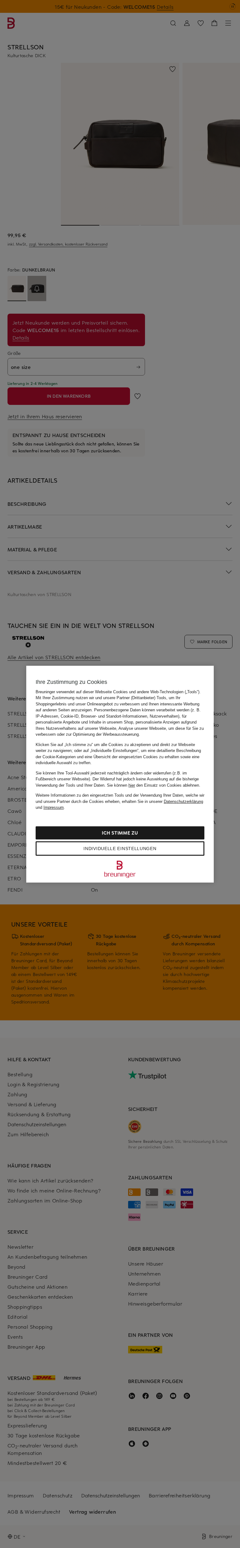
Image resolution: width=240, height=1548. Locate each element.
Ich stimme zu (120, 833)
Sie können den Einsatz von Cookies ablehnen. (153, 785)
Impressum (53, 807)
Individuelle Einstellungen (119, 848)
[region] (120, 774)
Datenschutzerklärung (183, 801)
